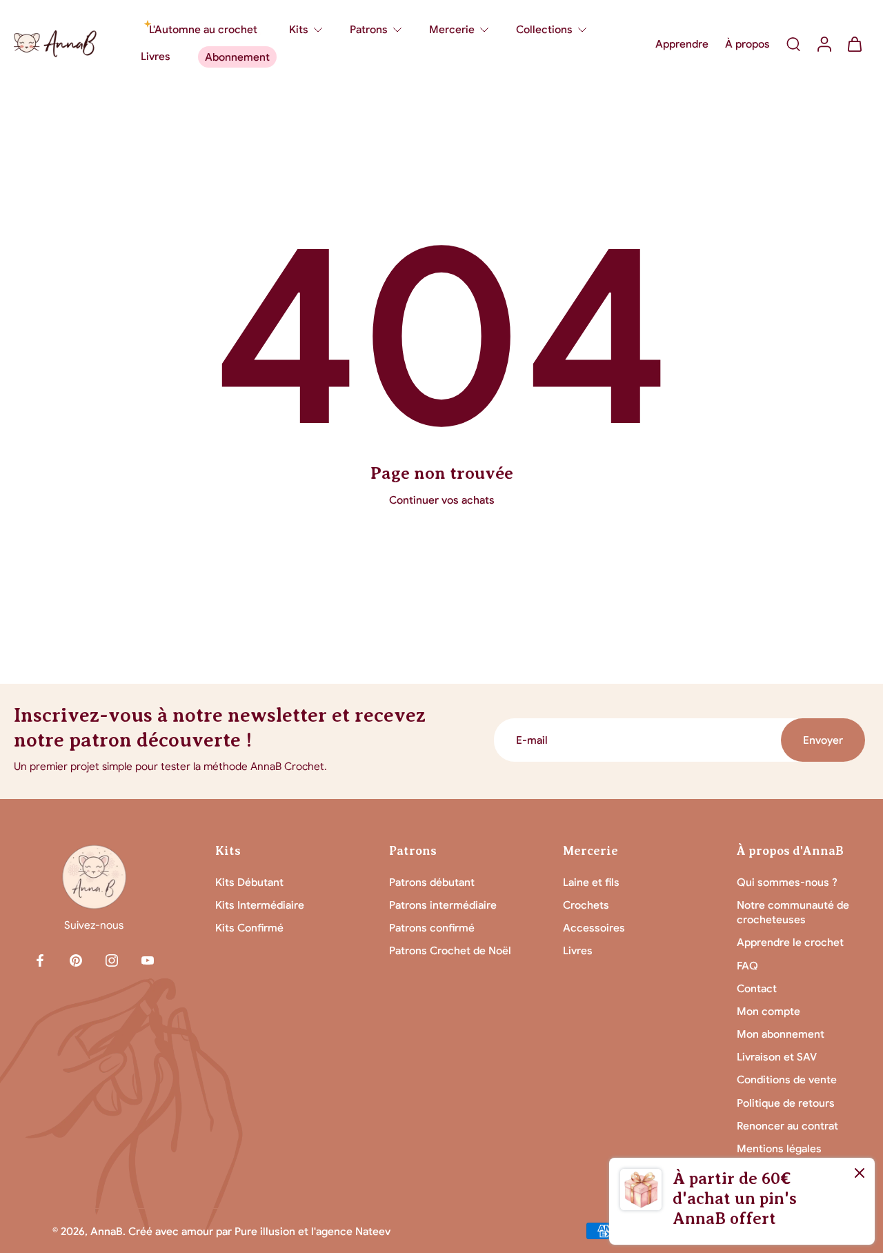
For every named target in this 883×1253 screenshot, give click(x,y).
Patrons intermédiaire (443, 904)
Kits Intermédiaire (259, 904)
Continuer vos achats (442, 499)
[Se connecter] (823, 43)
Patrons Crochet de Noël (450, 950)
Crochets (586, 904)
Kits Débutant (249, 882)
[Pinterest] (76, 960)
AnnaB (106, 1231)
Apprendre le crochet (790, 942)
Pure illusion (265, 1231)
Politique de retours (786, 1102)
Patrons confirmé (432, 927)
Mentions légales (779, 1148)
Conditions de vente (787, 1079)
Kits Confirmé (249, 927)
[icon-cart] (854, 43)
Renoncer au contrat (787, 1125)
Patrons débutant (432, 882)
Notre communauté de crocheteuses (793, 912)
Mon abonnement (780, 1033)
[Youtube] (147, 960)
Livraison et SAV (777, 1056)
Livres (578, 950)
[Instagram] (112, 960)
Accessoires (594, 927)
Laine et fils (591, 882)
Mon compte (768, 1011)
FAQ (747, 965)
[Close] (860, 1173)
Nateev (372, 1231)
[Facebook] (40, 960)
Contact (757, 988)
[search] (793, 43)
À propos (747, 43)
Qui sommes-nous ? (787, 882)
